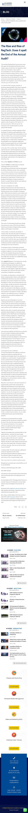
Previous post (6, 513)
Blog (19, 19)
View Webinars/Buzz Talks (21, 663)
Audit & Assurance (11, 496)
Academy (16, 808)
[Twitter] (23, 507)
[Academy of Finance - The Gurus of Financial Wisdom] (7, 4)
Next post (23, 513)
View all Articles (23, 583)
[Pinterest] (26, 507)
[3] (7, 429)
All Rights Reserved (7, 808)
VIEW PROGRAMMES (14, 686)
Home (2, 19)
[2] (6, 338)
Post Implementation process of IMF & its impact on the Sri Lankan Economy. (18, 655)
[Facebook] (19, 507)
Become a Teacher (10, 19)
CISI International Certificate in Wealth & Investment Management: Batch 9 (18, 608)
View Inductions (23, 623)
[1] (17, 229)
